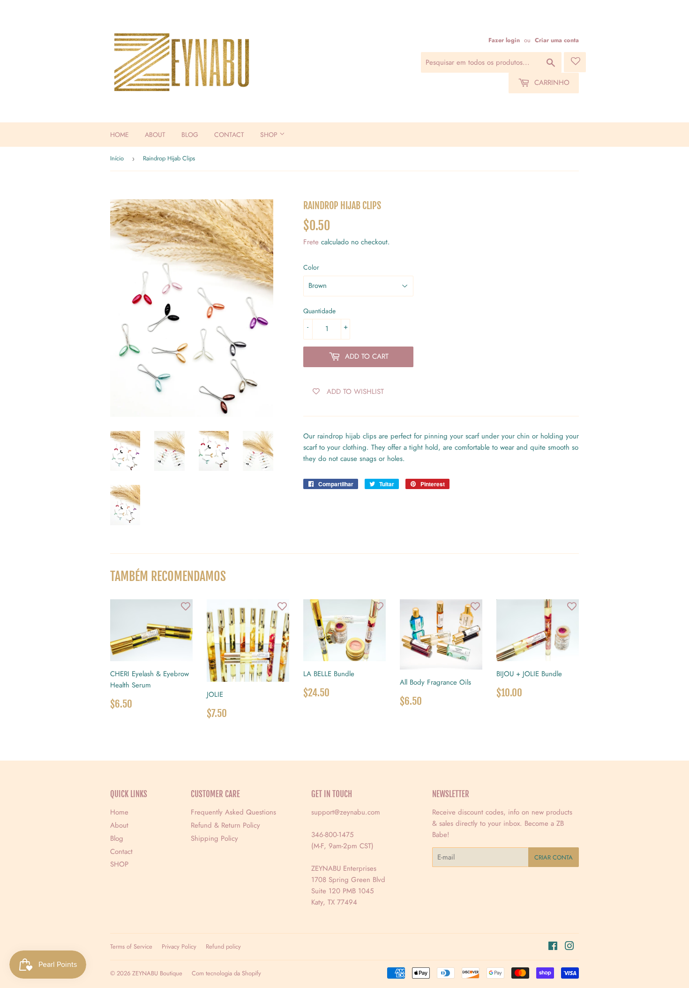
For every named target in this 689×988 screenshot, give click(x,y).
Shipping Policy (214, 838)
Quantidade (319, 311)
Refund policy (223, 946)
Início (117, 158)
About (155, 134)
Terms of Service (131, 946)
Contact (229, 134)
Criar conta (553, 857)
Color (311, 267)
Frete (311, 242)
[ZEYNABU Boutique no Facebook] (553, 947)
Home (119, 134)
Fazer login (504, 40)
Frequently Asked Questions (233, 812)
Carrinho (550, 82)
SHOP (269, 134)
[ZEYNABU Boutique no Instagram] (569, 947)
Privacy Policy (179, 946)
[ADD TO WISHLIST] (185, 606)
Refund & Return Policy (225, 825)
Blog (189, 134)
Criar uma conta (557, 40)
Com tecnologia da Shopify (226, 973)
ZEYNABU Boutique (157, 973)
